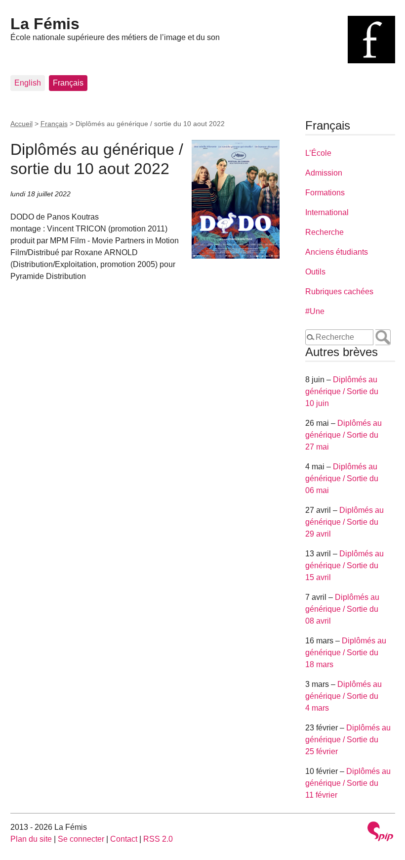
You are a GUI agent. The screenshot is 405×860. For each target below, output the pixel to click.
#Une (314, 311)
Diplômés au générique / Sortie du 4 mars (343, 696)
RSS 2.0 (158, 839)
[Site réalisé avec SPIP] (380, 832)
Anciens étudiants (336, 252)
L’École (318, 153)
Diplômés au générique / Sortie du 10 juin (341, 391)
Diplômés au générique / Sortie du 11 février (348, 783)
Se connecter (81, 839)
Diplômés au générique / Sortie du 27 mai (343, 435)
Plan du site (31, 839)
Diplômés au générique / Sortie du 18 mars (345, 652)
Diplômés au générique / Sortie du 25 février (348, 740)
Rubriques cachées (339, 291)
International (327, 212)
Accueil (21, 124)
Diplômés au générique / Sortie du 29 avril (344, 522)
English (27, 83)
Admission (323, 173)
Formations (325, 192)
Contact (123, 839)
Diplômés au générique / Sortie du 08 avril (342, 609)
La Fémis (45, 24)
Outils (315, 272)
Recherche (324, 232)
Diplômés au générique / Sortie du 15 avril (344, 565)
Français (68, 83)
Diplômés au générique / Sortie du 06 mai (341, 478)
